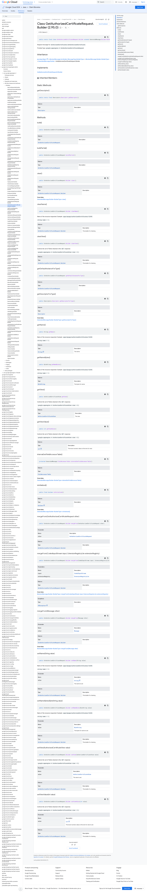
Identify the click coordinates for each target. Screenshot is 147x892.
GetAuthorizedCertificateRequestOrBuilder (49, 72)
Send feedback (103, 24)
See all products (29, 870)
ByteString (41, 384)
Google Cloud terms (52, 888)
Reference (21, 11)
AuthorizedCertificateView (47, 416)
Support (57, 873)
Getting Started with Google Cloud (95, 873)
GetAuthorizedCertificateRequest (49, 142)
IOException (42, 605)
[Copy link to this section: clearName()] (48, 204)
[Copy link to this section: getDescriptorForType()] (57, 294)
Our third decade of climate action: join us (70, 888)
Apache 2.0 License (38, 857)
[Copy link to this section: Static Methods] (53, 85)
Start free (140, 7)
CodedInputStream (80, 573)
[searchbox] (11, 16)
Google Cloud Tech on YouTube (124, 881)
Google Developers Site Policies (61, 857)
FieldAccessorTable (44, 474)
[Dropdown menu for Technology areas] (35, 2)
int (39, 449)
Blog (117, 870)
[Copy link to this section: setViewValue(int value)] (57, 795)
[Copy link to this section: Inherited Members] (59, 78)
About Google (28, 888)
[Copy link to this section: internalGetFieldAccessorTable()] (64, 455)
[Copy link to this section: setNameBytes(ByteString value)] (64, 701)
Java (24, 7)
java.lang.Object (41, 59)
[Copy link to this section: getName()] (47, 325)
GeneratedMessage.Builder (46, 61)
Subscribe (127, 888)
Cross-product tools (45, 2)
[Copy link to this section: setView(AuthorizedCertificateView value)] (72, 748)
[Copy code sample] (107, 37)
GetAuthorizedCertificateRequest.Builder (52, 193)
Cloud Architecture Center (93, 878)
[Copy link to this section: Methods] (48, 118)
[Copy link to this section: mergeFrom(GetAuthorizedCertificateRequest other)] (81, 517)
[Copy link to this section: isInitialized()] (48, 485)
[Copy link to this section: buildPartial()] (48, 148)
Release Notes (59, 876)
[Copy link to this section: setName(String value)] (56, 654)
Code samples (90, 876)
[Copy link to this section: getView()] (46, 390)
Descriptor (41, 110)
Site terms (42, 888)
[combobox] (105, 2)
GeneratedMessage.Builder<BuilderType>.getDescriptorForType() (56, 320)
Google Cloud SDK (12, 7)
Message (76, 631)
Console (120, 2)
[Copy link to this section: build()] (43, 123)
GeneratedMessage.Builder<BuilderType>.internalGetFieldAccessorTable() (59, 480)
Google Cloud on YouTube (123, 878)
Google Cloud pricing (30, 873)
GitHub (88, 870)
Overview (5, 11)
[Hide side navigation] (20, 889)
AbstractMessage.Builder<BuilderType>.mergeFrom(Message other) (57, 648)
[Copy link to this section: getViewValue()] (50, 422)
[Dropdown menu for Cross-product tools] (53, 2)
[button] (11, 67)
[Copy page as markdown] (65, 27)
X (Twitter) (119, 876)
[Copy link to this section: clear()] (44, 174)
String (40, 352)
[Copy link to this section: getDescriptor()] (51, 91)
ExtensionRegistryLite (81, 576)
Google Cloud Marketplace (32, 876)
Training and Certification (92, 881)
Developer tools (56, 19)
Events (118, 873)
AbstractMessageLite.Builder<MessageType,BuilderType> (67, 59)
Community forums (60, 870)
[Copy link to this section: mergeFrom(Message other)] (61, 611)
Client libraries (34, 7)
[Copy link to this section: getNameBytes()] (52, 358)
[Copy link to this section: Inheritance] (49, 55)
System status (59, 878)
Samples (29, 11)
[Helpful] (106, 19)
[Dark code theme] (105, 37)
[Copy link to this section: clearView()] (47, 237)
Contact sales (28, 878)
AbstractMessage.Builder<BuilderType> (97, 59)
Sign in (143, 2)
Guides (13, 11)
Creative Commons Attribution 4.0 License (80, 855)
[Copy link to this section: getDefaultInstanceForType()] (61, 269)
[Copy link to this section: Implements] (49, 68)
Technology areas (28, 2)
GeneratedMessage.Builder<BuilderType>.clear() (51, 199)
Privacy (36, 888)
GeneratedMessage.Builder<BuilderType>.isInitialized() (53, 511)
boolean (40, 505)
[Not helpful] (108, 19)
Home (38, 19)
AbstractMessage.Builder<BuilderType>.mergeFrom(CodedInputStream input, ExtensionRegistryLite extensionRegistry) (72, 594)
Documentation (46, 19)
